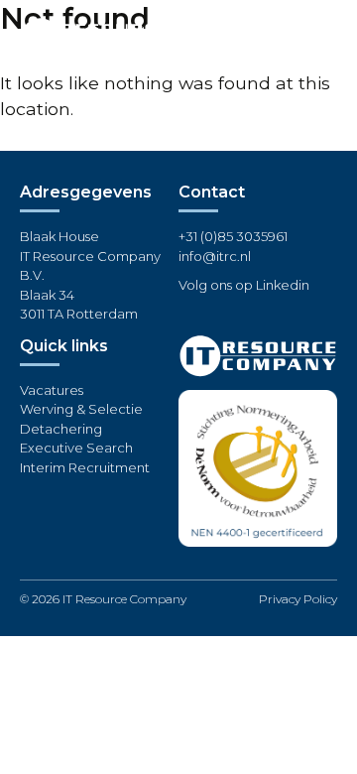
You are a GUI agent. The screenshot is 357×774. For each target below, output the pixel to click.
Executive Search (76, 447)
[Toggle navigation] (322, 35)
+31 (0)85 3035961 (233, 236)
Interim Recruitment (85, 467)
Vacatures (51, 390)
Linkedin (282, 285)
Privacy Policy (298, 598)
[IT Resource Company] (94, 34)
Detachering (61, 429)
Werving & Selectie (81, 409)
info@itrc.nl (214, 256)
